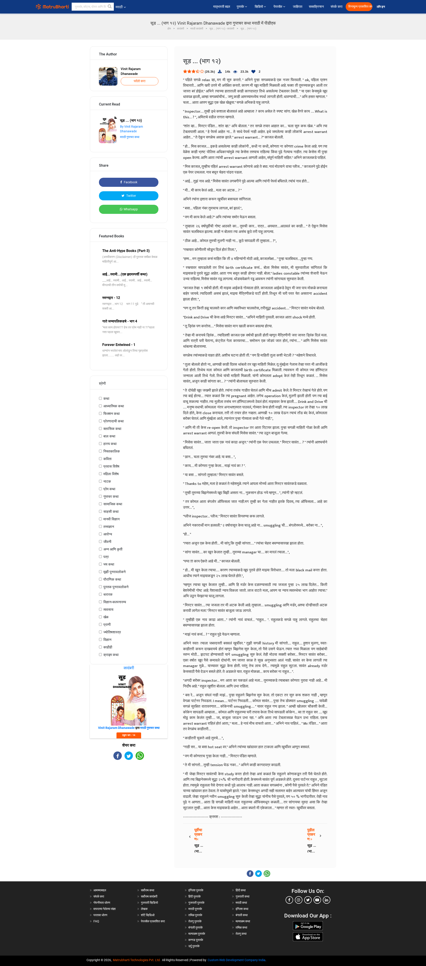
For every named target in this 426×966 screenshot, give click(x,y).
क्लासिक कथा (112, 429)
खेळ (105, 617)
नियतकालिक (111, 451)
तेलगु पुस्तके (194, 921)
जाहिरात (297, 6)
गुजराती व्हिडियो (149, 902)
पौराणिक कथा (112, 579)
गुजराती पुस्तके (196, 902)
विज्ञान (107, 640)
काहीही (107, 647)
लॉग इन (381, 6)
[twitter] (308, 900)
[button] (110, 7)
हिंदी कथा (241, 890)
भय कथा (108, 564)
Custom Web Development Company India (236, 960)
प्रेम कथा (109, 489)
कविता (107, 459)
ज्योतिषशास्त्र (112, 632)
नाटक (107, 481)
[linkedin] (326, 900)
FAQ (96, 921)
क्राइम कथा (111, 655)
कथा (106, 398)
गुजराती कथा (242, 896)
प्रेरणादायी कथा (113, 421)
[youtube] (317, 900)
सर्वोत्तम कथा (147, 890)
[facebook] (289, 900)
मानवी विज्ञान (111, 519)
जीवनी (107, 542)
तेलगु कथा (241, 933)
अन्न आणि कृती (112, 549)
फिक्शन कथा (111, 414)
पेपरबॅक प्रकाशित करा (153, 921)
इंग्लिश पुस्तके (195, 890)
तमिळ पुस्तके (195, 915)
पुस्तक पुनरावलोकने (115, 587)
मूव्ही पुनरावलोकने (114, 572)
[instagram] (298, 900)
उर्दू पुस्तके (193, 946)
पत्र (106, 557)
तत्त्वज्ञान (108, 527)
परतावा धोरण (100, 915)
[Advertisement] (129, 799)
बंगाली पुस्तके (195, 927)
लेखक (144, 909)
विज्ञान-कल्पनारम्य (114, 602)
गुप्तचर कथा (111, 496)
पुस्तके (241, 6)
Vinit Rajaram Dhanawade (131, 71)
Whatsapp (131, 209)
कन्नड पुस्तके (195, 940)
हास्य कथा (110, 444)
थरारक (107, 594)
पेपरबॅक (278, 6)
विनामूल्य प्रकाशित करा (360, 6)
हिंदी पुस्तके (194, 896)
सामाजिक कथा (112, 504)
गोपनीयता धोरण (101, 902)
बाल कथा (109, 436)
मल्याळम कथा (243, 921)
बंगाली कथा (242, 915)
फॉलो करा (139, 81)
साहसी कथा (111, 511)
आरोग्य (107, 534)
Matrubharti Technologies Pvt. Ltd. (137, 960)
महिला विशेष (111, 474)
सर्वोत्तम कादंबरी (149, 896)
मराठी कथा (241, 902)
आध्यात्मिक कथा (113, 406)
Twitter (131, 195)
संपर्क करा (336, 6)
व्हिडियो (259, 6)
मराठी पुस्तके (195, 909)
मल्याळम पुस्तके (196, 933)
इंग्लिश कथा (242, 909)
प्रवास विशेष (111, 466)
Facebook (130, 182)
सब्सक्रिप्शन (316, 6)
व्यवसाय (108, 609)
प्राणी (107, 625)
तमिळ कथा (241, 927)
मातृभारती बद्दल (221, 6)
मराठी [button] (119, 7)
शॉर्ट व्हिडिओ (147, 915)
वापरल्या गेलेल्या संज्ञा (104, 909)
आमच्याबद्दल (99, 890)
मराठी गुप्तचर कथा (129, 137)
